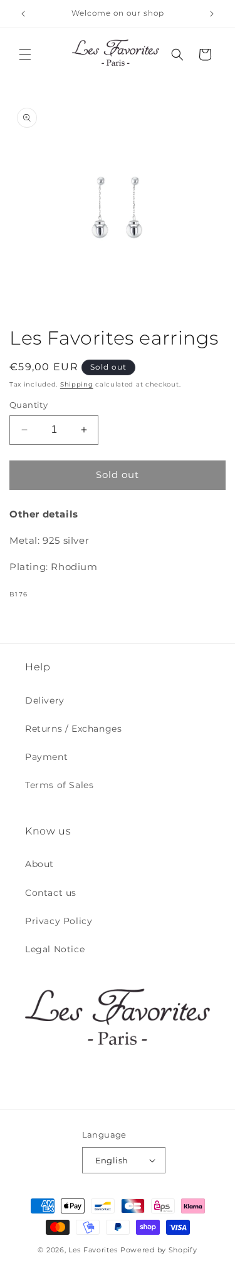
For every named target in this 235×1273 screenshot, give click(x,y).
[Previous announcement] (23, 14)
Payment (46, 756)
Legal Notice (55, 949)
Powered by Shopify (158, 1249)
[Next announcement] (212, 14)
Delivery (45, 700)
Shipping (76, 384)
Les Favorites (93, 1249)
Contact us (50, 892)
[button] (25, 54)
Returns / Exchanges (73, 728)
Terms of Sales (59, 785)
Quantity (28, 405)
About (39, 864)
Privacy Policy (58, 921)
